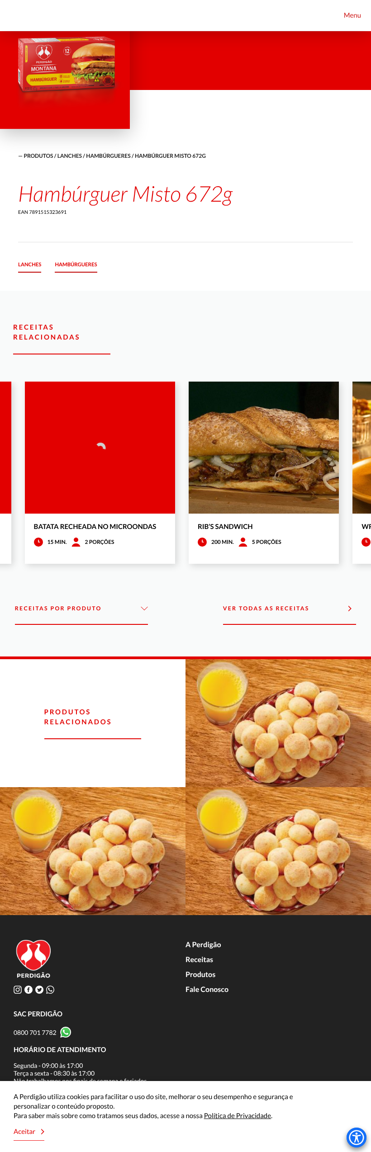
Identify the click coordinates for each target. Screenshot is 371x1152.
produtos (38, 155)
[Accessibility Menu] (356, 1137)
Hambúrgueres (108, 155)
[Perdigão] (21, 16)
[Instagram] (18, 989)
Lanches (69, 155)
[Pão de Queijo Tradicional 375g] (278, 851)
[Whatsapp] (50, 989)
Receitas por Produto (58, 608)
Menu (352, 15)
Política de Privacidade (237, 1116)
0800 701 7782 (35, 1032)
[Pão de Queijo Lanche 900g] (93, 851)
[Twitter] (39, 989)
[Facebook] (28, 989)
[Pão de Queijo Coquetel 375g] (278, 723)
